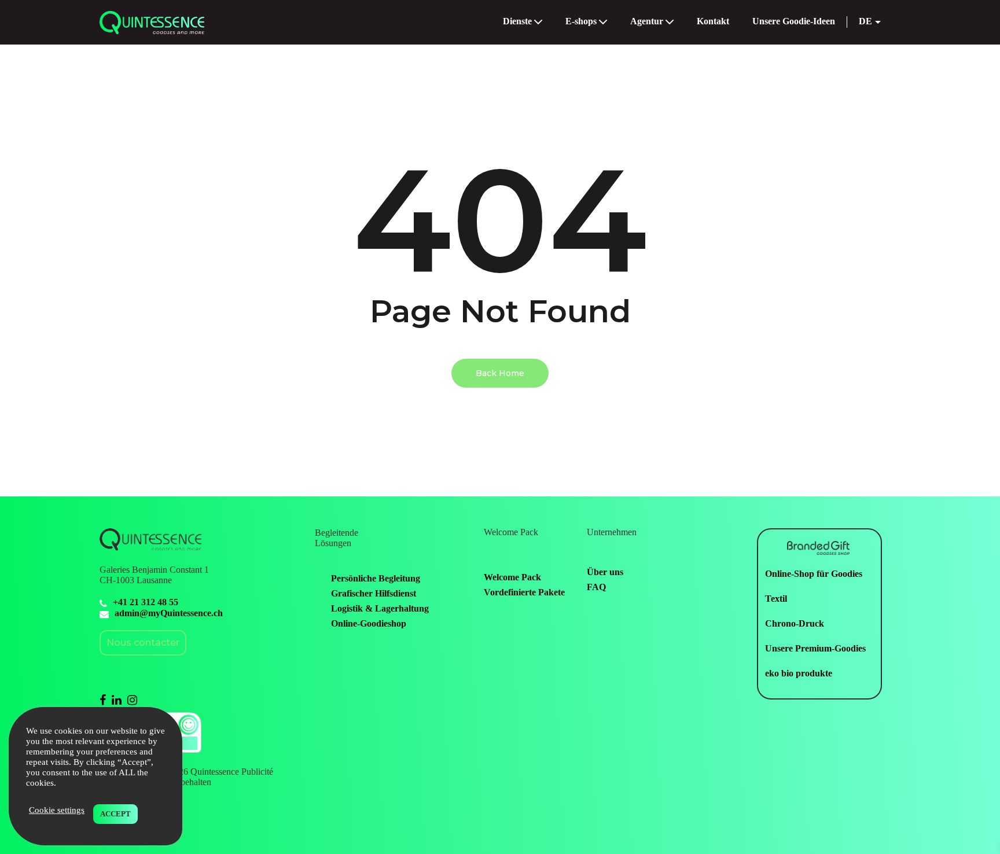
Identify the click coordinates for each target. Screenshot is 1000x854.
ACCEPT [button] (115, 813)
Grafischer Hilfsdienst (373, 593)
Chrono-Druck (794, 623)
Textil (776, 598)
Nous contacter (142, 642)
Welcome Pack (512, 577)
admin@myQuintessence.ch (169, 613)
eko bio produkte (798, 673)
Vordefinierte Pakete (524, 592)
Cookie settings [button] (56, 810)
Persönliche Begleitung (375, 578)
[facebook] (103, 700)
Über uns (605, 572)
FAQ (596, 587)
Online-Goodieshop (368, 623)
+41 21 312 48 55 (145, 602)
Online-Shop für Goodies (813, 574)
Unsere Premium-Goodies (815, 648)
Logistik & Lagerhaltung (380, 608)
